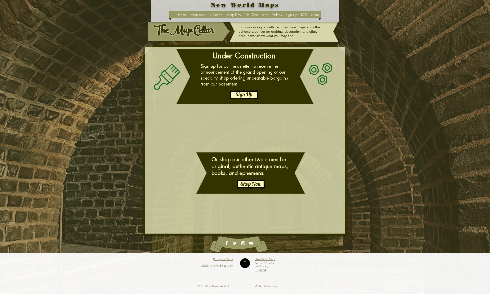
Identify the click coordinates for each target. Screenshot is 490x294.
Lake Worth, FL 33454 (261, 268)
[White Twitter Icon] (234, 243)
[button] (251, 184)
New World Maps (265, 259)
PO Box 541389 (264, 263)
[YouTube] (251, 243)
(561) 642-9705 (223, 259)
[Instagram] (243, 243)
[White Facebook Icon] (226, 243)
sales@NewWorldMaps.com (217, 265)
